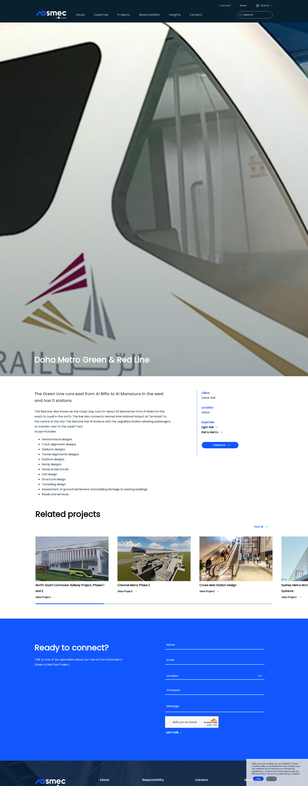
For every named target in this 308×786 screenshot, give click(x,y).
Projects (123, 15)
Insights (175, 15)
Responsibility (153, 780)
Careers (201, 780)
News (243, 5)
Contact (225, 5)
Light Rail (207, 427)
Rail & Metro (209, 432)
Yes (258, 778)
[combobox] (215, 676)
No (271, 779)
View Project (43, 597)
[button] (39, 562)
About (104, 780)
